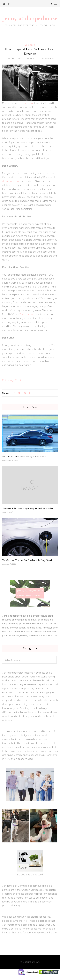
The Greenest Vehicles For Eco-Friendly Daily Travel (27, 560)
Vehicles (30, 45)
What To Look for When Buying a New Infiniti (24, 456)
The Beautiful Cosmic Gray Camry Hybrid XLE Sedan (27, 508)
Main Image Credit (12, 380)
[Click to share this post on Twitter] (19, 393)
